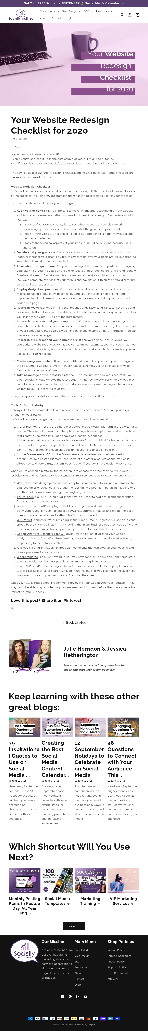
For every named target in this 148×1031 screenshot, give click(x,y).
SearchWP (24, 566)
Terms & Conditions (119, 955)
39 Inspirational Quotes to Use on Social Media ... (24, 759)
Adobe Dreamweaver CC (33, 454)
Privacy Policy (116, 961)
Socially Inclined (68, 1025)
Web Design (82, 955)
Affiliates (113, 978)
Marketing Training (90, 901)
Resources (81, 967)
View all (74, 926)
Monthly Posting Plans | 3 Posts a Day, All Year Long (24, 905)
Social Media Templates (57, 901)
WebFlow (23, 440)
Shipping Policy (117, 967)
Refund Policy (116, 950)
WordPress (24, 426)
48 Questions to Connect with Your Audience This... (122, 759)
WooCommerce (27, 556)
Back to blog (76, 622)
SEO (77, 961)
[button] (49, 11)
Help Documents (118, 973)
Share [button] (18, 147)
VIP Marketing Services (123, 901)
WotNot (22, 483)
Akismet (22, 547)
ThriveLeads (25, 496)
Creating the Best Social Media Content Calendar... (55, 759)
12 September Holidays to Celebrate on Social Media (89, 759)
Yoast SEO (23, 506)
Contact (79, 978)
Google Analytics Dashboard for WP (41, 533)
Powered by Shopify (86, 1025)
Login (78, 984)
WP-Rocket (24, 519)
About (78, 973)
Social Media (82, 950)
